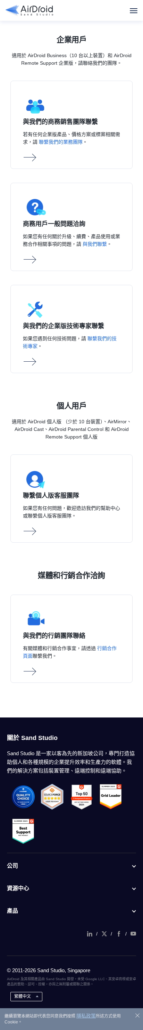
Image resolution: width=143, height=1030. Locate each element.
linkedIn (89, 934)
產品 (12, 911)
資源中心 (18, 888)
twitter (104, 934)
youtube (133, 934)
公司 (12, 866)
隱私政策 (86, 1016)
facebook (118, 934)
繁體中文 (22, 996)
